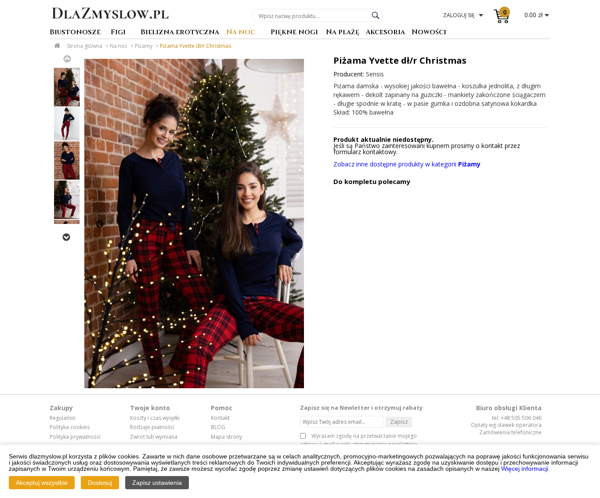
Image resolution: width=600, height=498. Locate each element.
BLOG (218, 427)
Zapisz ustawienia (157, 482)
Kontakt (220, 418)
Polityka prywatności (75, 436)
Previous (66, 58)
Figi (118, 33)
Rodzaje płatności (152, 427)
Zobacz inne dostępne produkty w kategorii (407, 164)
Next (65, 237)
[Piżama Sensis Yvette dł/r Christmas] (194, 223)
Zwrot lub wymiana (153, 436)
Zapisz (399, 422)
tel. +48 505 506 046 (517, 418)
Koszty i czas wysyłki (155, 418)
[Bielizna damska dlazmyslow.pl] (110, 25)
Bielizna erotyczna (180, 33)
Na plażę (342, 33)
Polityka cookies (70, 427)
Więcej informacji (524, 468)
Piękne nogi (294, 33)
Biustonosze (75, 33)
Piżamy (143, 46)
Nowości (429, 33)
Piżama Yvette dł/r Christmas (195, 46)
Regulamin (63, 418)
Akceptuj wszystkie (42, 482)
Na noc (240, 33)
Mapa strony (226, 436)
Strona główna (84, 46)
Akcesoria (385, 33)
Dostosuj (100, 482)
